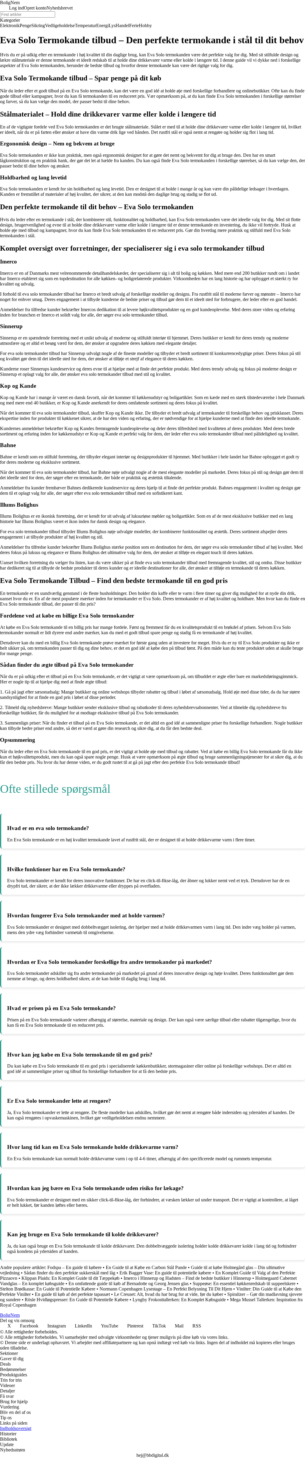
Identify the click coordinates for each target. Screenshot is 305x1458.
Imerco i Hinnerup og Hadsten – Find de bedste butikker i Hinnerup (187, 1278)
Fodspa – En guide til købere (74, 1267)
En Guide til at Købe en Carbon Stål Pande (146, 1267)
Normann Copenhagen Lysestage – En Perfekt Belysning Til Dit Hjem (165, 1288)
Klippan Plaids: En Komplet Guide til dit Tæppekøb (70, 1278)
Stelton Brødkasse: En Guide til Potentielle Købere (47, 1288)
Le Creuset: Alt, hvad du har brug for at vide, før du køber (168, 1294)
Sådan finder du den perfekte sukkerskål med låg (69, 1272)
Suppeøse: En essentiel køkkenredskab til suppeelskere (244, 1283)
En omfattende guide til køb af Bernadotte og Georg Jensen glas (129, 1283)
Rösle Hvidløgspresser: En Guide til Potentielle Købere (76, 1299)
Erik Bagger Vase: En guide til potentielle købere (165, 1272)
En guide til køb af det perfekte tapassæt (72, 1294)
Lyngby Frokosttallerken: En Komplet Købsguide (179, 1299)
